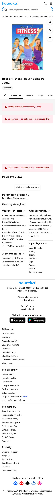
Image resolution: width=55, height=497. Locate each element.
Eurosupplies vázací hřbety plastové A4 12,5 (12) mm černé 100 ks (41, 215)
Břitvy (4, 229)
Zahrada (32, 265)
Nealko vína (7, 243)
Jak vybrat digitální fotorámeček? (14, 258)
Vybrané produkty (38, 210)
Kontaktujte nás (27, 300)
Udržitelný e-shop (9, 470)
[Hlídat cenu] (50, 30)
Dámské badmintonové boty (13, 226)
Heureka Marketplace (11, 422)
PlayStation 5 (34, 258)
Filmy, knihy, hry (11, 16)
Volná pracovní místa (10, 345)
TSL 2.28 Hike (34, 236)
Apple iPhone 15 (35, 248)
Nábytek (32, 268)
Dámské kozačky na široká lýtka (14, 232)
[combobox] (27, 9)
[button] (16, 95)
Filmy (21, 16)
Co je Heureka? (8, 333)
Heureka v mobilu (9, 378)
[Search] (5, 96)
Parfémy (32, 251)
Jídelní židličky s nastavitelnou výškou (14, 246)
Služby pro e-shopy (10, 418)
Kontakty (6, 337)
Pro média (6, 348)
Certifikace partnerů (10, 463)
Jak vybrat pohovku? (10, 265)
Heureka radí (7, 381)
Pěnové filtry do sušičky (12, 236)
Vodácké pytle (8, 219)
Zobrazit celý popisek (27, 187)
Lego (31, 262)
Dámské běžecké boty (11, 222)
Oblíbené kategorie (12, 210)
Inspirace (6, 466)
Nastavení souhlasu (10, 389)
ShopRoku (6, 455)
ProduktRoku (7, 459)
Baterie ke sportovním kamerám (14, 215)
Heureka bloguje (9, 352)
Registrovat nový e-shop (12, 415)
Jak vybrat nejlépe (11, 253)
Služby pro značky (9, 426)
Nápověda (6, 441)
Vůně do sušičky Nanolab (12, 239)
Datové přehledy (9, 430)
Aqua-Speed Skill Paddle (38, 229)
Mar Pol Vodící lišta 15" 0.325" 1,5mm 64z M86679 (41, 219)
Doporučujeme (36, 243)
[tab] (16, 95)
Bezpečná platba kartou (12, 396)
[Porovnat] (50, 22)
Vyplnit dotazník (27, 309)
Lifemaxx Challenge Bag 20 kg (41, 222)
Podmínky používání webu (32, 494)
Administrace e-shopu (11, 411)
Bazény (32, 255)
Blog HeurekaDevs (10, 356)
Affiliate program (9, 433)
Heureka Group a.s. (31, 491)
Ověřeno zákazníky (10, 452)
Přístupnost (7, 363)
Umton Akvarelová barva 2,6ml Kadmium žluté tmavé (41, 226)
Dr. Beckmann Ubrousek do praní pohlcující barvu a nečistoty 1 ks (41, 232)
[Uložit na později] (50, 38)
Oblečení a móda (35, 272)
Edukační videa (8, 437)
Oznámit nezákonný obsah (13, 359)
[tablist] (27, 95)
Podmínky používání (10, 341)
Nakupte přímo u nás (10, 385)
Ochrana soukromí (9, 393)
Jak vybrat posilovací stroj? (13, 262)
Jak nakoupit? (7, 374)
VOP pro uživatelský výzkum (13, 400)
